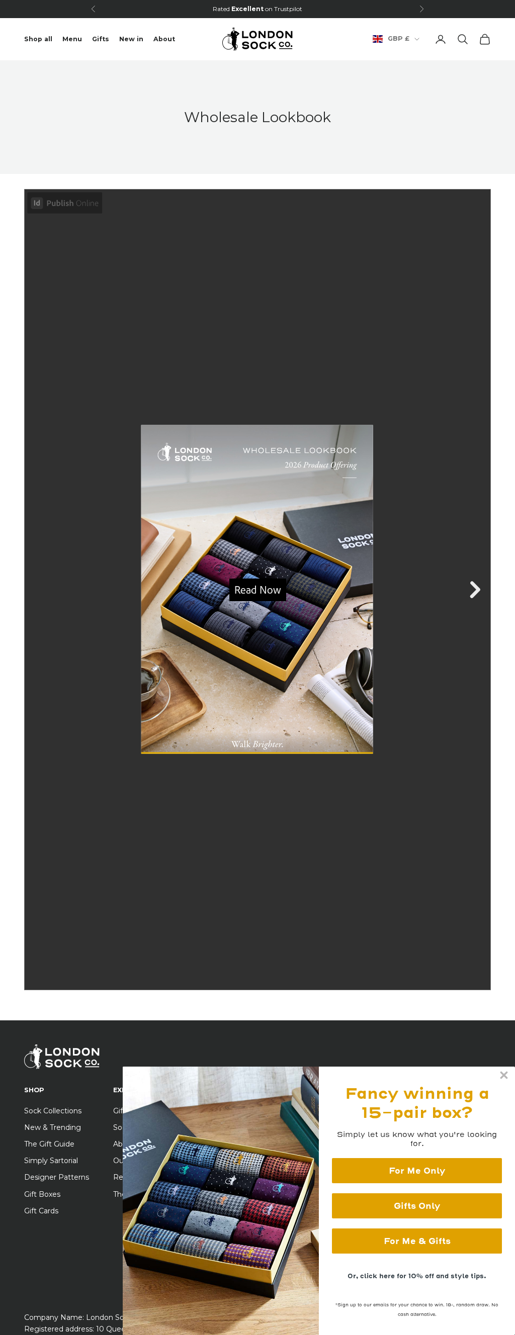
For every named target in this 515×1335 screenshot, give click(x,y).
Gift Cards (41, 1210)
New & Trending (52, 1127)
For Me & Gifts (417, 1241)
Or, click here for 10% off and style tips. (417, 1276)
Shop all (38, 39)
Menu (72, 39)
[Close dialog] (504, 1075)
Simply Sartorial (51, 1160)
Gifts (100, 39)
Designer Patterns (56, 1177)
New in (131, 39)
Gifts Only (417, 1206)
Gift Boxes (42, 1194)
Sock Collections (52, 1110)
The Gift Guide (49, 1144)
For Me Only (417, 1171)
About (164, 39)
